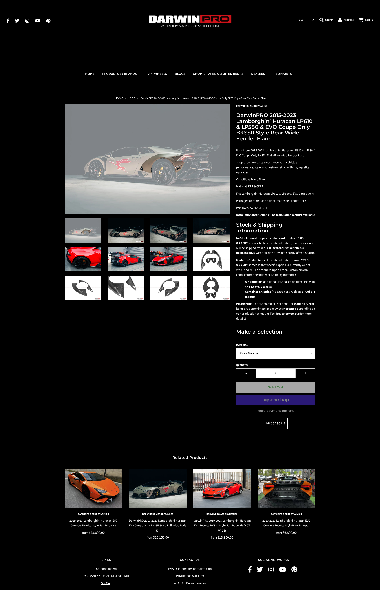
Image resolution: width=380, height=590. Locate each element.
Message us (275, 423)
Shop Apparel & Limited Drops (218, 73)
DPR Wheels (157, 73)
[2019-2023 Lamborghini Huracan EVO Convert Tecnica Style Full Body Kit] (93, 488)
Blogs (180, 73)
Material (242, 345)
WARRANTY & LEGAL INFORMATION (106, 576)
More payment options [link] (275, 411)
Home (90, 73)
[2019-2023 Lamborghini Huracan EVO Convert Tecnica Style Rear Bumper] (286, 488)
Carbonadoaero (106, 569)
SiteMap (106, 583)
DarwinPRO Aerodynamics (93, 514)
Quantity (242, 365)
